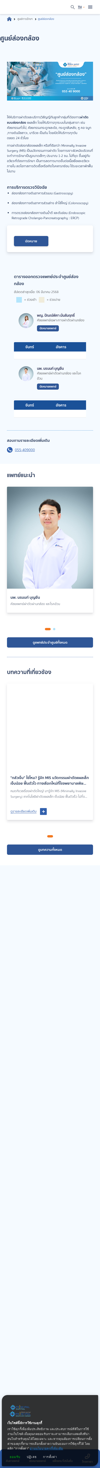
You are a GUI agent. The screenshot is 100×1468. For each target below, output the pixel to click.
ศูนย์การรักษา (25, 19)
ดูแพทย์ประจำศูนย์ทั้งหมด (50, 642)
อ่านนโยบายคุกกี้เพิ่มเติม (46, 1448)
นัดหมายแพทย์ (48, 328)
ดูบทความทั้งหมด (50, 849)
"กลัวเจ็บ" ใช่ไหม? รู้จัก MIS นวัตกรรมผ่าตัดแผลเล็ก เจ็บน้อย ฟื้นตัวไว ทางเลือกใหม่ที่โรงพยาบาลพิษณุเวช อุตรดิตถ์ (49, 780)
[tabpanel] (50, 551)
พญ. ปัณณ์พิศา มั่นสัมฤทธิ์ (56, 315)
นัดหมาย (31, 241)
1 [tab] (48, 629)
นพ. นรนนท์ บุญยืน (50, 368)
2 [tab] (54, 629)
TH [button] (80, 7)
